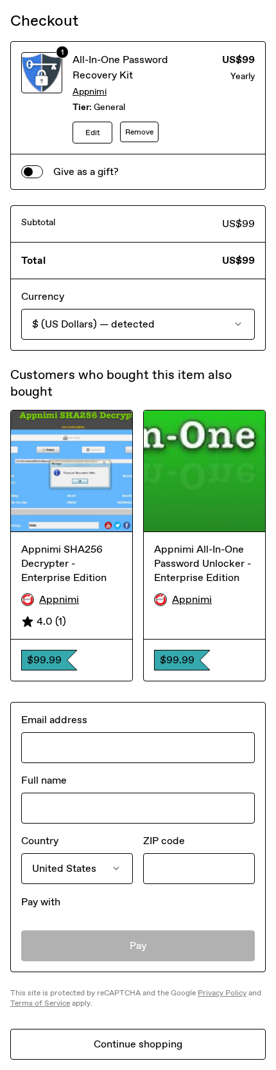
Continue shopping (138, 1044)
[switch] (32, 171)
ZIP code (164, 841)
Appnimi (90, 91)
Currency (42, 296)
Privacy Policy (222, 992)
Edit (92, 132)
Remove (139, 131)
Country (39, 841)
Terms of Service (40, 1003)
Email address (54, 720)
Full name (44, 780)
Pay (138, 945)
